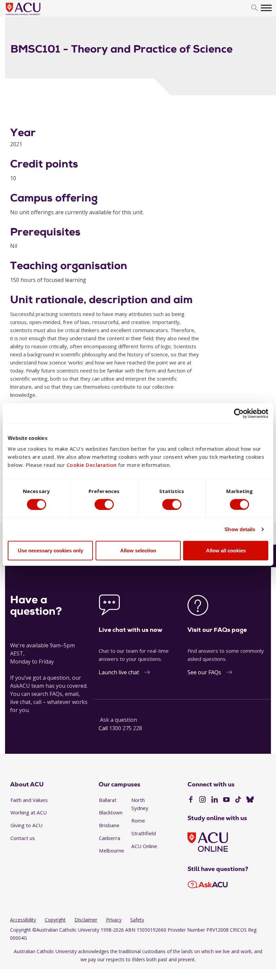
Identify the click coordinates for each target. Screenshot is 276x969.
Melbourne (111, 850)
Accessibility (23, 919)
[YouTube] (226, 800)
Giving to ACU (26, 825)
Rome (138, 820)
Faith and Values (29, 800)
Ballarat (107, 800)
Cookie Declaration (92, 464)
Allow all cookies (226, 550)
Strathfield (143, 833)
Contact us (22, 838)
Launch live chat (119, 672)
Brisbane (109, 825)
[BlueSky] (250, 800)
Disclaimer (85, 919)
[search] (254, 8)
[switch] (104, 504)
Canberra (109, 838)
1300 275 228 (125, 728)
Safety (137, 919)
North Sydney (139, 804)
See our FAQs (204, 672)
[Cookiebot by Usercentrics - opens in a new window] (238, 413)
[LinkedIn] (214, 800)
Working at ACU (28, 812)
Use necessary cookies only (50, 550)
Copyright (55, 919)
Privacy (114, 919)
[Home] (33, 15)
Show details (240, 529)
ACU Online (144, 846)
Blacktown (111, 812)
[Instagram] (202, 800)
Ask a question (118, 719)
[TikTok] (238, 800)
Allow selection (138, 550)
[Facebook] (190, 800)
